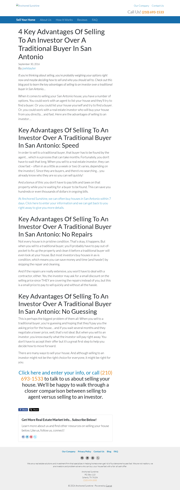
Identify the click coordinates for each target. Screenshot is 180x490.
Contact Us (158, 5)
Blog (109, 451)
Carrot (109, 485)
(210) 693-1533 (153, 12)
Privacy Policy (84, 451)
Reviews (82, 20)
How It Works (64, 20)
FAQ (94, 20)
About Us (45, 20)
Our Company (141, 5)
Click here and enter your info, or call (59, 372)
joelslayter (29, 68)
